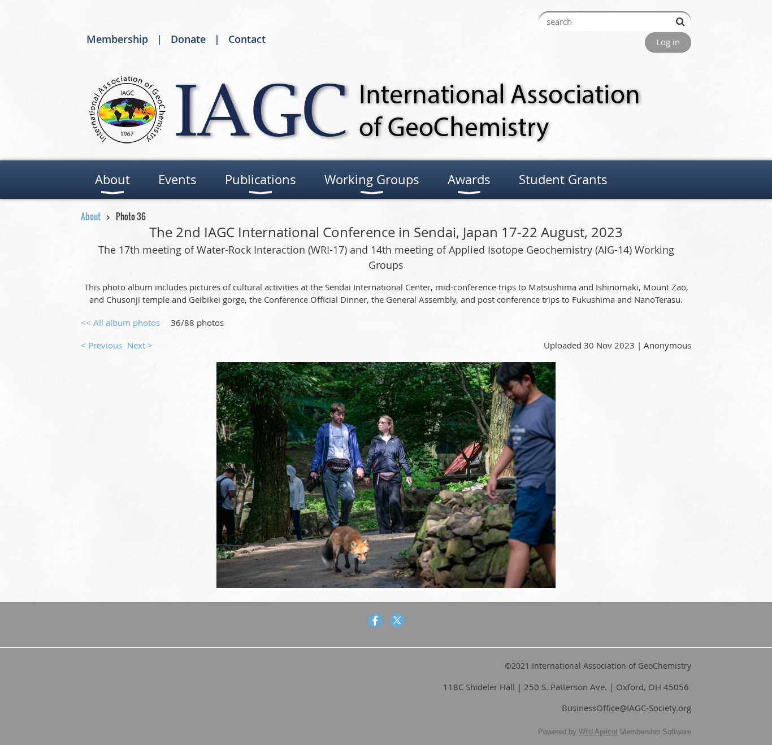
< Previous (101, 345)
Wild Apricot (598, 731)
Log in (668, 41)
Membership (117, 39)
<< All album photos (120, 322)
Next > (140, 345)
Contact (247, 39)
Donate (188, 39)
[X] (397, 620)
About (91, 216)
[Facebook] (375, 620)
